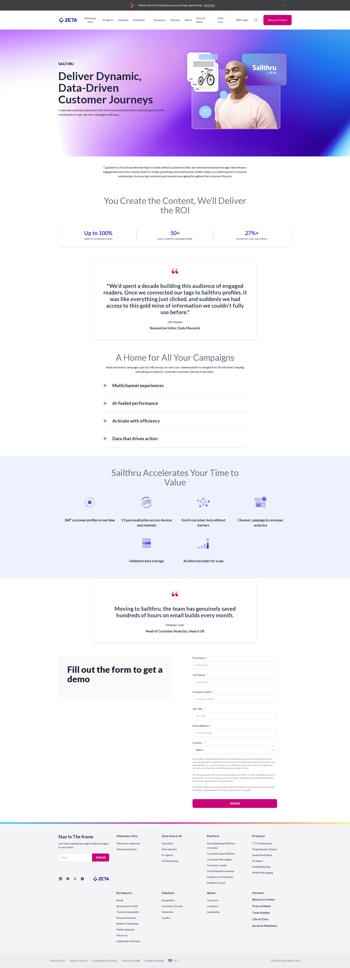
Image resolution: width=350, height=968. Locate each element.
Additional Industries (128, 941)
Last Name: (200, 674)
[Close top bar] (283, 5)
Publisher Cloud (216, 882)
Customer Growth (172, 906)
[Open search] (255, 20)
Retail (119, 900)
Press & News (200, 20)
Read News (209, 5)
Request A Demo (277, 20)
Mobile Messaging (262, 872)
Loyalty (166, 917)
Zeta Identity (169, 849)
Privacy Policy (227, 781)
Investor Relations (264, 925)
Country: (198, 742)
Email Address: (202, 725)
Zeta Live (220, 20)
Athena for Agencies (128, 843)
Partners (175, 20)
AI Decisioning (170, 860)
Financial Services (126, 917)
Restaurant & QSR (127, 906)
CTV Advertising (262, 843)
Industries (139, 20)
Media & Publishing (127, 923)
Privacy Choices (78, 960)
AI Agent (257, 860)
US (175, 960)
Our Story (212, 900)
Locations (212, 906)
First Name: (200, 658)
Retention (167, 911)
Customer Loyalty (217, 865)
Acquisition (168, 900)
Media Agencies (125, 929)
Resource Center (263, 899)
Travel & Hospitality (127, 911)
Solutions (123, 20)
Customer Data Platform (221, 853)
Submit (235, 803)
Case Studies (261, 912)
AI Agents (168, 855)
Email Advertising (262, 855)
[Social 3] (75, 879)
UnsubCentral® (131, 960)
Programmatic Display (264, 849)
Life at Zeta (260, 919)
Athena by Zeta (90, 20)
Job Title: (198, 708)
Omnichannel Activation (220, 871)
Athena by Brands (126, 849)
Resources (160, 20)
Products (108, 20)
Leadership (213, 911)
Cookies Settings (154, 960)
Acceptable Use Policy (104, 960)
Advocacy (122, 935)
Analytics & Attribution (220, 876)
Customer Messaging (219, 859)
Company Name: (203, 691)
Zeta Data (167, 843)
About (188, 20)
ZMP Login (242, 20)
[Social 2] (68, 879)
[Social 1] (60, 879)
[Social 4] (82, 879)
